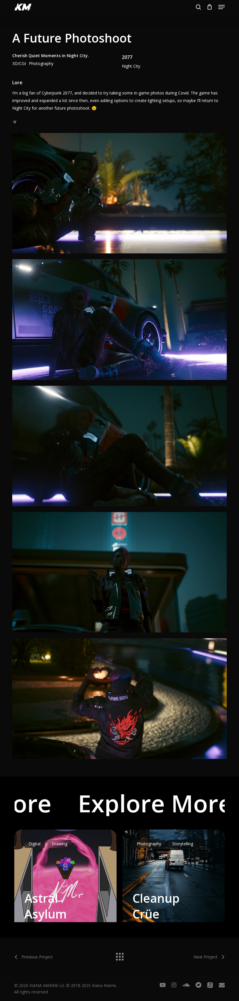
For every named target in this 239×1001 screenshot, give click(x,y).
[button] (221, 7)
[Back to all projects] (119, 955)
